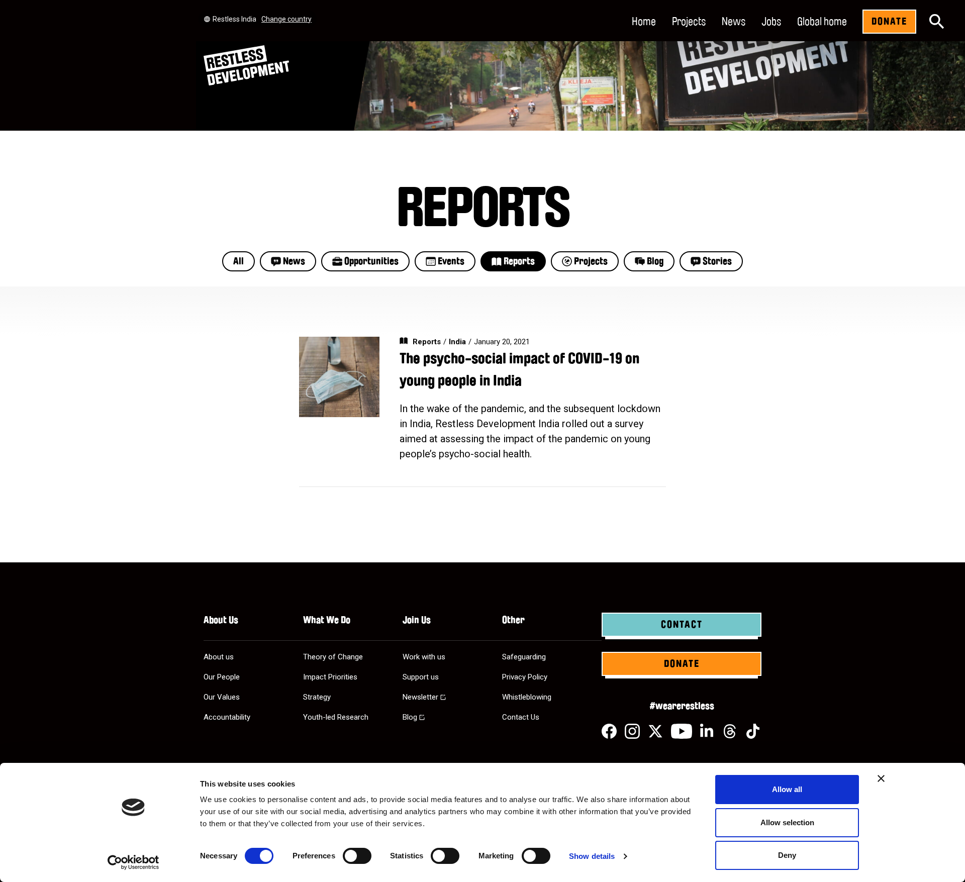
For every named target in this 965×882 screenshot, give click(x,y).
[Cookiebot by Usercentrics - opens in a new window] (133, 862)
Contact (682, 625)
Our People (222, 676)
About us (219, 656)
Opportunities (371, 261)
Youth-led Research (335, 717)
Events (451, 261)
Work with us (424, 656)
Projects (689, 21)
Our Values (222, 697)
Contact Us (520, 717)
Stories (717, 261)
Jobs (771, 21)
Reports (519, 261)
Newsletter (420, 697)
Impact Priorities (330, 676)
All (238, 261)
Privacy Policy (524, 676)
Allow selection (787, 822)
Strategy (317, 697)
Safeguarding (524, 656)
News (733, 21)
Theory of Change (333, 656)
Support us (421, 676)
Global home (822, 21)
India (457, 341)
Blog (655, 261)
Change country (286, 19)
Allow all (787, 789)
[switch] (357, 856)
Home (644, 21)
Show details (592, 856)
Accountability (227, 717)
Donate (889, 22)
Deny (787, 855)
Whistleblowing (526, 697)
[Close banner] (881, 778)
